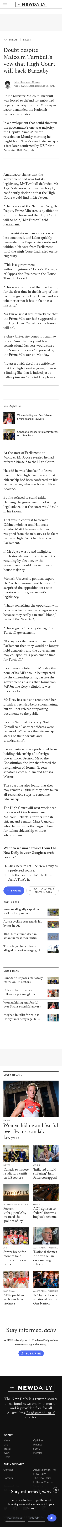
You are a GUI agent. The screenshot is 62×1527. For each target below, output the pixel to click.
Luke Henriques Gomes (27, 82)
